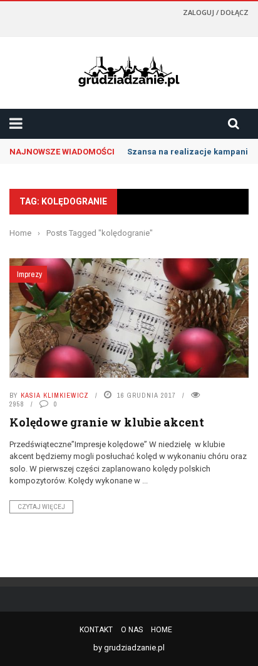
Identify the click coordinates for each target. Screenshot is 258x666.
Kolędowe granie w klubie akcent (106, 422)
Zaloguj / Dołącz (216, 12)
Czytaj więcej (41, 506)
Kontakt (96, 629)
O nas (132, 629)
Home (161, 629)
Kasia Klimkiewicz (55, 395)
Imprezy (29, 274)
